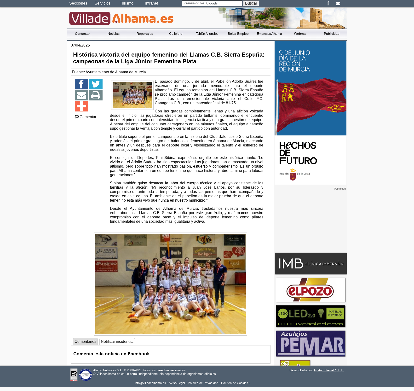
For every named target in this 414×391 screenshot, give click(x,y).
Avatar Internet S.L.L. (329, 370)
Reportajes (145, 33)
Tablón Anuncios (207, 33)
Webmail (300, 33)
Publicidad (331, 33)
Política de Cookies (234, 383)
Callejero (176, 33)
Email (338, 3)
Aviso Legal (177, 383)
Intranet (151, 3)
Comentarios (85, 341)
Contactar (82, 33)
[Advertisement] (310, 220)
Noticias (114, 33)
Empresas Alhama (269, 33)
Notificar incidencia (117, 341)
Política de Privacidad (203, 383)
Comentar (88, 117)
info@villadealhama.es (150, 383)
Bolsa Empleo (238, 33)
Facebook (328, 3)
